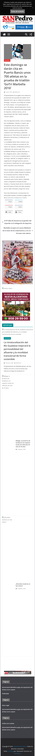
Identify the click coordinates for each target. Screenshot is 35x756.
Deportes (7, 60)
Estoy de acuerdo (17, 11)
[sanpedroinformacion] (4, 34)
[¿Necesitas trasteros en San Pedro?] (8, 586)
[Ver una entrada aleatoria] (30, 34)
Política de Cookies (8, 723)
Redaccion (17, 92)
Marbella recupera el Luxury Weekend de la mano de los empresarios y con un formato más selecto (17, 230)
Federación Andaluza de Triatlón (17, 198)
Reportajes (7, 338)
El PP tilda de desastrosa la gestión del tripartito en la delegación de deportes (17, 222)
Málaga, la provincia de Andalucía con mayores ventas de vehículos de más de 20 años (23, 443)
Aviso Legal (5, 705)
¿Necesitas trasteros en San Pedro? (23, 585)
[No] (33, 8)
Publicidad (5, 693)
